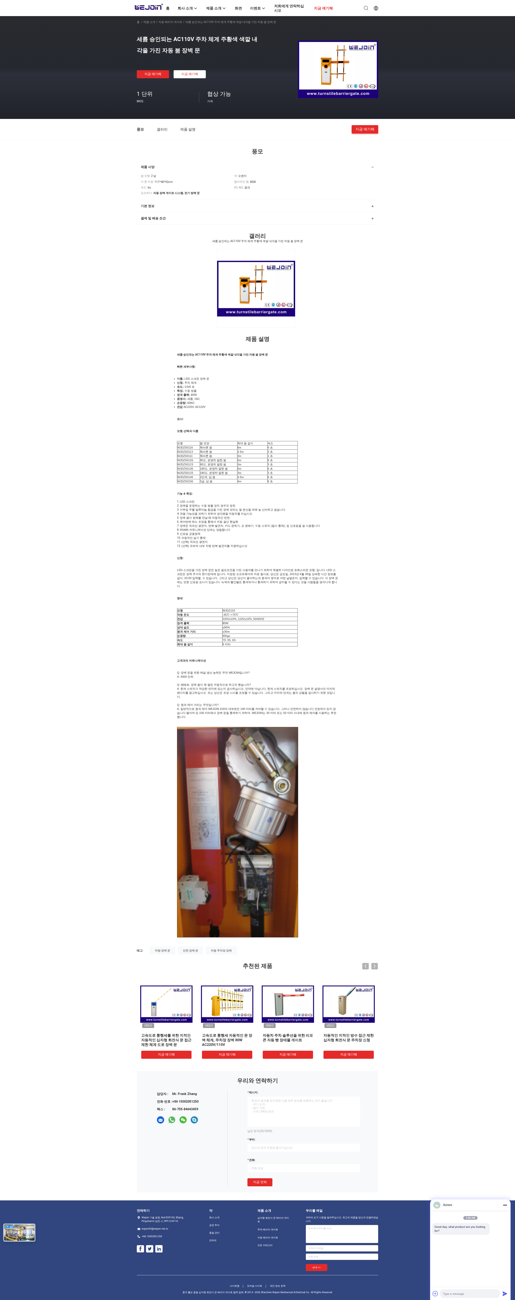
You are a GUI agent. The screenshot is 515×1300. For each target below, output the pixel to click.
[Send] (505, 1293)
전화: (252, 1160)
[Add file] (435, 1293)
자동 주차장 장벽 (221, 950)
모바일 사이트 (254, 1286)
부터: (252, 1139)
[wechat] (183, 1120)
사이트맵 (234, 1286)
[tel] (205, 1120)
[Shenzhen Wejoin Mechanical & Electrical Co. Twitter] (149, 1249)
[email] (160, 1120)
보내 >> (316, 1267)
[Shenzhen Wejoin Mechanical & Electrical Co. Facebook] (140, 1249)
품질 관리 (214, 1232)
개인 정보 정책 (277, 1286)
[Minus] (505, 1205)
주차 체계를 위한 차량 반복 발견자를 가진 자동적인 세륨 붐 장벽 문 (165, 1040)
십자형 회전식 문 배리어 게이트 (273, 1219)
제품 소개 (149, 22)
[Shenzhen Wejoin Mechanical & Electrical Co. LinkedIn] (159, 1249)
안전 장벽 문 (190, 950)
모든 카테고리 (265, 1245)
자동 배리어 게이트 (170, 22)
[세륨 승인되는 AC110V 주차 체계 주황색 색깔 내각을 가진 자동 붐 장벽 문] (338, 69)
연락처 (212, 1240)
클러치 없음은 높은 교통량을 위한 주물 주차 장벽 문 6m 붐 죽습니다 (348, 1040)
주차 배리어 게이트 (268, 1229)
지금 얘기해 (152, 74)
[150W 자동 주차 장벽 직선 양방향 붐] (288, 1003)
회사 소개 (214, 1217)
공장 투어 (214, 1225)
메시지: (253, 1092)
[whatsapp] (171, 1120)
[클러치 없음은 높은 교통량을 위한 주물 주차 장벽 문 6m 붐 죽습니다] (348, 1003)
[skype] (194, 1120)
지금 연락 (260, 1182)
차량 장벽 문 (162, 950)
